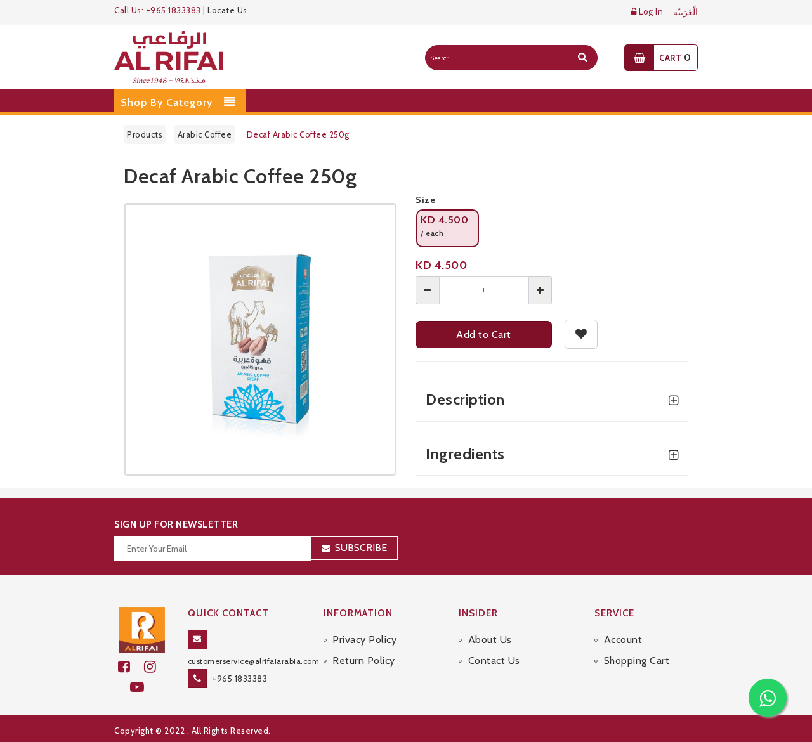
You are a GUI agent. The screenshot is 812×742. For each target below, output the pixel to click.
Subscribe (361, 548)
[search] (582, 58)
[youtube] (142, 687)
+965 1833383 (239, 679)
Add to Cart (483, 335)
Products (144, 134)
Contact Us (494, 660)
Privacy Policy (364, 640)
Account (623, 640)
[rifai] (142, 628)
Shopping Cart (636, 660)
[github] (155, 666)
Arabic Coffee (205, 134)
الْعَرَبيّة (685, 12)
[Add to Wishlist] (581, 334)
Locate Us (227, 10)
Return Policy (363, 660)
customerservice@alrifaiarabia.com (254, 661)
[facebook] (131, 666)
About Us (490, 640)
